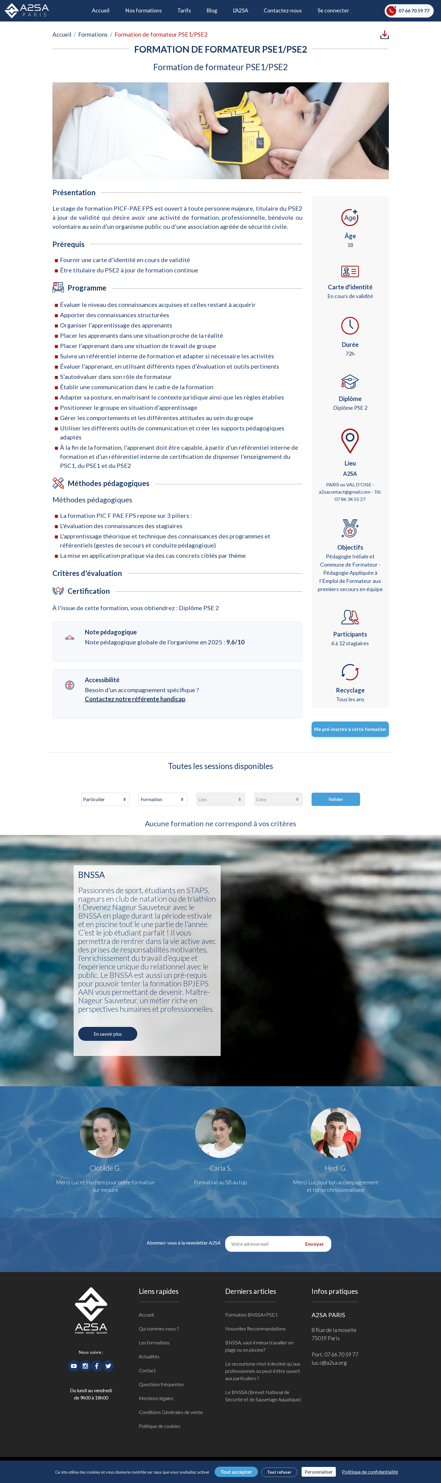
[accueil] (91, 1317)
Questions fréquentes (161, 1384)
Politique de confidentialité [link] (370, 1472)
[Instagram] (85, 1365)
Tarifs (184, 10)
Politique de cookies (159, 1426)
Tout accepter (236, 1472)
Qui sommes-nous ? (159, 1328)
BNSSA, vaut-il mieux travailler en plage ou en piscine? (259, 1346)
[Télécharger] (384, 34)
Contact (147, 1370)
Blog (211, 10)
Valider (336, 799)
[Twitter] (108, 1365)
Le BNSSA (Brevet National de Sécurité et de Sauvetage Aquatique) (263, 1395)
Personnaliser (319, 1472)
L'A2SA (240, 10)
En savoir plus (108, 1034)
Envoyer (314, 1244)
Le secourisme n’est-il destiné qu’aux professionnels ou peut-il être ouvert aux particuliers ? (262, 1371)
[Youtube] (73, 1365)
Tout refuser (279, 1472)
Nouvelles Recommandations (255, 1328)
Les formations (154, 1342)
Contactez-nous (283, 10)
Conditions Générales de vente (171, 1412)
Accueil (104, 10)
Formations (93, 34)
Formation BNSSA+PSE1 (251, 1314)
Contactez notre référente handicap (135, 698)
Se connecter (333, 10)
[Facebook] (96, 1365)
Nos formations (143, 10)
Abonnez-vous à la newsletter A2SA (184, 1242)
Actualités (149, 1356)
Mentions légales (156, 1398)
